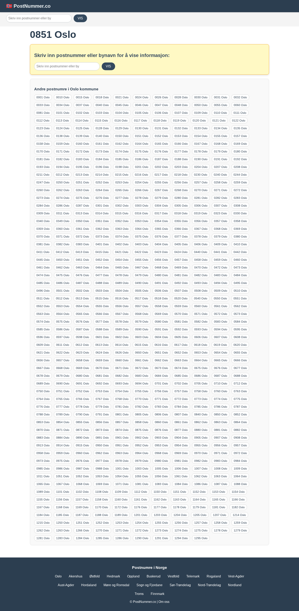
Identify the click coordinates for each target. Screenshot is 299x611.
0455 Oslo (141, 259)
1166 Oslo (238, 499)
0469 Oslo (181, 267)
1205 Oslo (199, 515)
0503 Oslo (102, 290)
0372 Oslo (82, 236)
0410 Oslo (240, 244)
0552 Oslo (43, 306)
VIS (80, 18)
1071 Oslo (122, 484)
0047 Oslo (161, 105)
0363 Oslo (122, 228)
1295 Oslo (200, 538)
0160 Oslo (82, 143)
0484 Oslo (240, 275)
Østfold (94, 576)
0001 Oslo (43, 97)
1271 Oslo (122, 530)
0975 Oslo (62, 460)
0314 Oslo (102, 213)
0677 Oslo (240, 368)
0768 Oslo (122, 399)
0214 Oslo (102, 174)
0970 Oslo (200, 453)
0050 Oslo (200, 105)
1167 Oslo (42, 507)
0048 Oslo (181, 105)
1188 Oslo (101, 515)
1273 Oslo (161, 530)
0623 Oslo (82, 352)
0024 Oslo (141, 97)
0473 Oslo (240, 267)
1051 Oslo (62, 476)
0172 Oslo (82, 151)
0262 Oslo (62, 190)
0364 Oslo (141, 228)
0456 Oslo (161, 259)
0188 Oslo (181, 159)
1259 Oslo (240, 522)
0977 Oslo (102, 460)
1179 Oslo (199, 507)
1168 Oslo (62, 507)
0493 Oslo (200, 283)
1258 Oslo (220, 522)
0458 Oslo (200, 259)
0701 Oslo (161, 383)
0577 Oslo (102, 321)
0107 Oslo (181, 112)
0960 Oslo (82, 453)
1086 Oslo (200, 484)
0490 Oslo (141, 283)
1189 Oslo (121, 515)
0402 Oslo (122, 244)
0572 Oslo (220, 313)
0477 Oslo (102, 275)
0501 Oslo (62, 290)
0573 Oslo (240, 313)
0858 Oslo (141, 422)
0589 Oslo (122, 329)
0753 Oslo (102, 391)
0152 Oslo (161, 136)
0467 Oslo (141, 267)
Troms (139, 594)
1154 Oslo (238, 491)
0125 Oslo (82, 128)
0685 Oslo (181, 375)
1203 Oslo (160, 515)
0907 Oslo (220, 437)
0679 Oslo (62, 375)
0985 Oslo (43, 468)
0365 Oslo (161, 228)
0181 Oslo (43, 159)
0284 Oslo (43, 205)
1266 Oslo (82, 530)
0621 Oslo (43, 352)
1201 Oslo (140, 515)
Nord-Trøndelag (209, 585)
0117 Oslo (140, 120)
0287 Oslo (82, 205)
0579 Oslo (141, 321)
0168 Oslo (220, 143)
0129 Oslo (122, 128)
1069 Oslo (102, 484)
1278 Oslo (220, 530)
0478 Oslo (122, 275)
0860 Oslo (161, 422)
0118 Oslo (160, 120)
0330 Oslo (240, 213)
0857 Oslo (122, 422)
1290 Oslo (141, 538)
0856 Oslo (102, 422)
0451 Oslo (82, 259)
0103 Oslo (102, 112)
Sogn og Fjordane (149, 585)
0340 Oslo (43, 221)
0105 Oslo (141, 112)
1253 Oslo (122, 522)
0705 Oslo (200, 383)
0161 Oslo (102, 143)
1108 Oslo (101, 491)
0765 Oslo (62, 399)
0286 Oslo (62, 205)
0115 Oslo (101, 120)
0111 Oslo (240, 112)
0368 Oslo (220, 228)
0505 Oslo (141, 290)
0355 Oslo (181, 221)
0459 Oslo (220, 259)
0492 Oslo (181, 283)
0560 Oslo (200, 306)
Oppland (133, 576)
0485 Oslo (43, 283)
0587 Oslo (82, 329)
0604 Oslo (161, 337)
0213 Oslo (82, 174)
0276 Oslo (102, 197)
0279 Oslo (161, 197)
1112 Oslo (140, 491)
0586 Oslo (62, 329)
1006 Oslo (181, 468)
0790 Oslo (82, 414)
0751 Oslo (62, 391)
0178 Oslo (200, 151)
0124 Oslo (62, 128)
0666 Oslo (240, 360)
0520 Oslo (181, 298)
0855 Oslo (82, 422)
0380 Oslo (240, 236)
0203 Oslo (181, 167)
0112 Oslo (42, 120)
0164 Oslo (141, 143)
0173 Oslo (102, 151)
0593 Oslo (200, 329)
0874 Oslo (122, 429)
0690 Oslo (62, 383)
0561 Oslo (220, 306)
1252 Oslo (102, 522)
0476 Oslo (82, 275)
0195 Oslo (82, 167)
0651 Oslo (161, 352)
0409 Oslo (220, 244)
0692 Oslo (102, 383)
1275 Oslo (200, 530)
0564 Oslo (62, 313)
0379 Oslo (220, 236)
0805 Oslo (141, 414)
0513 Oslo (82, 298)
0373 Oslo (102, 236)
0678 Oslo (43, 375)
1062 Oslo (200, 476)
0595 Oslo (240, 329)
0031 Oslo (220, 97)
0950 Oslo (102, 445)
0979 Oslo (141, 460)
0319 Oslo (200, 213)
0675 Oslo (200, 368)
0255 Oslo (161, 182)
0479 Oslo (141, 275)
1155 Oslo (42, 499)
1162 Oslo (160, 499)
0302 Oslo (122, 205)
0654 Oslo (220, 352)
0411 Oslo (42, 252)
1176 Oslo (140, 507)
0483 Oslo (220, 275)
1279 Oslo (240, 530)
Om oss (163, 601)
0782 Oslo (141, 406)
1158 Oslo (101, 499)
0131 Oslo (161, 128)
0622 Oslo (62, 352)
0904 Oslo (181, 437)
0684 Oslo (161, 375)
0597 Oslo (62, 337)
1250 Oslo (62, 522)
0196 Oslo (102, 167)
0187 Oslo (161, 159)
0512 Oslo (62, 298)
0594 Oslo (220, 329)
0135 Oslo (240, 128)
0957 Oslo (240, 445)
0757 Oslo (181, 391)
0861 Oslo (181, 422)
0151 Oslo (141, 136)
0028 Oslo (181, 97)
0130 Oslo (141, 128)
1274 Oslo (181, 530)
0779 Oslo (102, 406)
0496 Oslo (43, 290)
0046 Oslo (141, 105)
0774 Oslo (220, 399)
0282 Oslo (220, 197)
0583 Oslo (220, 321)
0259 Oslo (240, 182)
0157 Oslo (240, 136)
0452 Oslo (102, 259)
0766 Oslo (82, 399)
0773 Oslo (200, 399)
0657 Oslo (62, 360)
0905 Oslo (200, 437)
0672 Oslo (141, 368)
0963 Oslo (122, 453)
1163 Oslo (179, 499)
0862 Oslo (200, 422)
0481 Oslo (181, 275)
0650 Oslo (141, 352)
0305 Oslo (181, 205)
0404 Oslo (161, 244)
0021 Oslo (122, 97)
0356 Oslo (200, 221)
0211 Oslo (42, 174)
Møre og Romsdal (116, 585)
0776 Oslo (43, 406)
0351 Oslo (102, 221)
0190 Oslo (200, 159)
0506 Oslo (161, 290)
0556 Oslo (122, 306)
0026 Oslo (161, 97)
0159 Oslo (62, 143)
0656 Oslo (43, 360)
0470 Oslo (200, 267)
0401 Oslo (102, 244)
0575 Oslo (62, 321)
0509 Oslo (220, 290)
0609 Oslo (43, 344)
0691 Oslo (82, 383)
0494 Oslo (220, 283)
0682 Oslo (122, 375)
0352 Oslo (122, 221)
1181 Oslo (218, 507)
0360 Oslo (62, 228)
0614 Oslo (121, 344)
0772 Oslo (181, 399)
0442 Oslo (240, 252)
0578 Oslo (122, 321)
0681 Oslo (102, 375)
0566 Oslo (102, 313)
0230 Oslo (200, 174)
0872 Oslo (82, 429)
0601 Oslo (102, 337)
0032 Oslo (240, 97)
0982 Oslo (200, 460)
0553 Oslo (62, 306)
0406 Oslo (200, 244)
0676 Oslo (220, 368)
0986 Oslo (62, 468)
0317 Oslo (161, 213)
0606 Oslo (200, 337)
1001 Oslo (122, 468)
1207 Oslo (219, 515)
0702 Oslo (181, 383)
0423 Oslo (161, 252)
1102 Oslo (82, 491)
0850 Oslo (220, 414)
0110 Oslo (220, 112)
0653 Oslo (200, 352)
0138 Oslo (62, 136)
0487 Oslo (82, 283)
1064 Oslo (240, 476)
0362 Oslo (102, 228)
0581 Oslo (181, 321)
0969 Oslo (181, 453)
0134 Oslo (220, 128)
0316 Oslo (141, 213)
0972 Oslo (240, 453)
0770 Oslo (141, 399)
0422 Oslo (141, 252)
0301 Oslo (102, 205)
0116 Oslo (121, 120)
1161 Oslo (140, 499)
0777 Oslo (62, 406)
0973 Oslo (43, 460)
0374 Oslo (122, 236)
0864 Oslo (240, 422)
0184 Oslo (102, 159)
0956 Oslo (220, 445)
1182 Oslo (238, 507)
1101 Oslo (62, 491)
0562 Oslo (240, 306)
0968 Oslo (161, 453)
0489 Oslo (122, 283)
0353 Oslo (141, 221)
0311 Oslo (62, 213)
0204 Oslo (200, 167)
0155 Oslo (220, 136)
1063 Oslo (220, 476)
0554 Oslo (82, 306)
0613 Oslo (102, 344)
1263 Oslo (62, 530)
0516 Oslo (121, 298)
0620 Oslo (240, 344)
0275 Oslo (82, 197)
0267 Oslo (161, 190)
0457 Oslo (181, 259)
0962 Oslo (102, 453)
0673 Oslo (161, 368)
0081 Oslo (43, 112)
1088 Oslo (240, 484)
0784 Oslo (181, 406)
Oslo (58, 576)
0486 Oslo (62, 283)
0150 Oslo (122, 136)
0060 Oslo (240, 105)
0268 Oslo (181, 190)
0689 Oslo (43, 383)
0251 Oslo (82, 182)
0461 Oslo (43, 267)
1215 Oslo (43, 522)
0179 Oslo (220, 151)
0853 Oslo (43, 422)
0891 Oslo (102, 437)
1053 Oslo (102, 476)
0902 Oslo (141, 437)
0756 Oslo (161, 391)
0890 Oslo (82, 437)
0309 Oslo (43, 213)
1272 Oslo (141, 530)
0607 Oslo (220, 337)
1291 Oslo (161, 538)
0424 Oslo (181, 252)
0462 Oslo (62, 267)
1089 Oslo (43, 491)
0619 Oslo (220, 344)
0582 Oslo (200, 321)
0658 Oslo (82, 360)
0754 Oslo (122, 391)
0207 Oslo (220, 167)
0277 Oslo (122, 197)
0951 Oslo (122, 445)
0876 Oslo (161, 429)
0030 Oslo (200, 97)
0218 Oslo (181, 174)
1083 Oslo (161, 484)
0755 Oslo (141, 391)
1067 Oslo (62, 484)
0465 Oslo (122, 267)
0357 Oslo (220, 221)
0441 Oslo (220, 252)
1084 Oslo (181, 484)
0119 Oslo (179, 120)
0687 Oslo (220, 375)
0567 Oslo (122, 313)
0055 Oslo (220, 105)
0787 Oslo (240, 406)
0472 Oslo (220, 267)
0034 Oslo (62, 105)
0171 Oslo (62, 151)
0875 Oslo (141, 429)
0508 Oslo (200, 290)
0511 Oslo (42, 298)
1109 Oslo (121, 491)
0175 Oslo (141, 151)
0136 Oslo (43, 136)
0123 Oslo (43, 128)
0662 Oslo (161, 360)
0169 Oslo (240, 143)
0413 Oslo (82, 252)
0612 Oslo (82, 344)
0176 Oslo (161, 151)
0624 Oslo (102, 352)
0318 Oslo (181, 213)
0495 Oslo (240, 283)
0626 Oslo (122, 352)
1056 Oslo (161, 476)
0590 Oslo (141, 329)
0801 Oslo (122, 414)
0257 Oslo (200, 182)
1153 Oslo (218, 491)
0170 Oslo (43, 151)
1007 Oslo (200, 468)
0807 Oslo (181, 414)
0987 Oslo (82, 468)
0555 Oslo (102, 306)
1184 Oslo (42, 515)
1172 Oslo (121, 507)
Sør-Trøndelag (180, 585)
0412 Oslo (62, 252)
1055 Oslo (141, 476)
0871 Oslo (62, 429)
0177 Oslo (181, 151)
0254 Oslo (141, 182)
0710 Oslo (220, 383)
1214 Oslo (239, 515)
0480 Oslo (161, 275)
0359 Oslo (43, 228)
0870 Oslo (43, 429)
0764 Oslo (43, 399)
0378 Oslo (200, 236)
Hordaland (88, 585)
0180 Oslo (240, 151)
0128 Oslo (102, 128)
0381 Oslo (43, 244)
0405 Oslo (181, 244)
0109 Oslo (200, 112)
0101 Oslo (62, 112)
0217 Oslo (161, 174)
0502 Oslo (82, 290)
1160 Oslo (121, 499)
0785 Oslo (200, 406)
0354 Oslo (161, 221)
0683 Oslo (141, 375)
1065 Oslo (43, 484)
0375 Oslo (141, 236)
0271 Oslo (220, 190)
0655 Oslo (240, 352)
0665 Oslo (220, 360)
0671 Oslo (122, 368)
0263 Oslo (82, 190)
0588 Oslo (102, 329)
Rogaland (214, 576)
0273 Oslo (43, 197)
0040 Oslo (102, 105)
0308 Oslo (240, 205)
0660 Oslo (122, 360)
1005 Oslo (161, 468)
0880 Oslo (200, 429)
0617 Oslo (181, 344)
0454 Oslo (122, 259)
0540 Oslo (200, 298)
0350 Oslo (82, 221)
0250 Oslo (62, 182)
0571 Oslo (200, 313)
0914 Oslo (62, 445)
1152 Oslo (199, 491)
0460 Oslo (240, 259)
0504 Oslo (122, 290)
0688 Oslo (240, 375)
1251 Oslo (82, 522)
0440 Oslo (200, 252)
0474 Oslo (43, 275)
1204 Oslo (180, 515)
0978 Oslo (122, 460)
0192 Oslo (240, 159)
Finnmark (157, 594)
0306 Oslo (200, 205)
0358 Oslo (240, 221)
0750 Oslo (43, 391)
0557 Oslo (141, 306)
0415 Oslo (102, 252)
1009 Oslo (240, 468)
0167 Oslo (200, 143)
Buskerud (153, 576)
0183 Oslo (82, 159)
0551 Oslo (240, 298)
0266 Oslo (141, 190)
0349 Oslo (62, 221)
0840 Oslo (200, 414)
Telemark (193, 576)
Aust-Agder (66, 585)
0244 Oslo (240, 174)
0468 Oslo (161, 267)
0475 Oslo (62, 275)
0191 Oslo (220, 159)
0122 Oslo (238, 120)
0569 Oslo (161, 313)
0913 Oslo (43, 445)
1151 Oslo (179, 491)
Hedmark (113, 576)
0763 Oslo (240, 391)
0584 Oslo (240, 321)
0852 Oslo (240, 414)
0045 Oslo (122, 105)
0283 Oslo (240, 197)
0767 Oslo (102, 399)
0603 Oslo (141, 337)
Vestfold (173, 576)
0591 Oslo (161, 329)
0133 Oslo (200, 128)
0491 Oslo (161, 283)
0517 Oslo (141, 298)
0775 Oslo (240, 399)
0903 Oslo (161, 437)
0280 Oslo (181, 197)
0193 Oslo (43, 167)
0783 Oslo (161, 406)
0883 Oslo (43, 437)
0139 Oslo (82, 136)
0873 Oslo (102, 429)
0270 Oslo (200, 190)
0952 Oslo (141, 445)
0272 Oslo (240, 190)
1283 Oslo (62, 538)
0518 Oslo (161, 298)
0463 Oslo (82, 267)
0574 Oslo (43, 321)
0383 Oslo (82, 244)
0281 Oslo (200, 197)
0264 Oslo (102, 190)
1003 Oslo (141, 468)
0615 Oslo (141, 344)
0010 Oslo (62, 97)
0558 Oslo (161, 306)
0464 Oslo (102, 267)
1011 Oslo (42, 476)
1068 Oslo (82, 484)
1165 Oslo (218, 499)
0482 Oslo (200, 275)
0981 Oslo (181, 460)
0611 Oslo (62, 344)
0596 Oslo (43, 337)
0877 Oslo (181, 429)
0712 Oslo (240, 383)
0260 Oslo (43, 190)
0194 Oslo (62, 167)
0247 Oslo (43, 182)
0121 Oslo (219, 120)
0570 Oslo (181, 313)
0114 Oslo (81, 120)
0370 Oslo (43, 236)
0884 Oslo (62, 437)
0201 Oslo (141, 167)
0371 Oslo (62, 236)
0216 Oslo (141, 174)
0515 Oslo (102, 298)
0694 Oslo (141, 383)
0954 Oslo (181, 445)
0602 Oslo (122, 337)
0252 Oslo (102, 182)
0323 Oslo (220, 213)
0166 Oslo (181, 143)
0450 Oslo (62, 259)
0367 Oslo (200, 228)
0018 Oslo (102, 97)
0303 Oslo (141, 205)
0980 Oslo (161, 460)
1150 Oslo (160, 491)
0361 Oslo (82, 228)
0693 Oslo (122, 383)
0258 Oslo (220, 182)
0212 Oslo (62, 174)
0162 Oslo (122, 143)
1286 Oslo (122, 538)
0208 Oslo (240, 167)
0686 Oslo (200, 375)
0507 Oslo (181, 290)
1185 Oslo (62, 515)
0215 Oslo (121, 174)
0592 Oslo (181, 329)
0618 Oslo (200, 344)
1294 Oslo (181, 538)
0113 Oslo (62, 120)
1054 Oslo (121, 476)
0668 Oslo (62, 368)
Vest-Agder (236, 576)
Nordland (234, 585)
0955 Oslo (200, 445)
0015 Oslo (82, 97)
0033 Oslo (43, 105)
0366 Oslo (181, 228)
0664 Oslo (200, 360)
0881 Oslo (220, 429)
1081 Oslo (141, 484)
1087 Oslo (220, 484)
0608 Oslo (240, 337)
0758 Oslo (200, 391)
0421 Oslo (121, 252)
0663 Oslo (181, 360)
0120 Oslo (199, 120)
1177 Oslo (160, 507)
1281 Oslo (43, 538)
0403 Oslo (141, 244)
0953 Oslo (161, 445)
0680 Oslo (82, 375)
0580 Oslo (161, 321)
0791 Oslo (102, 414)
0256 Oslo (181, 182)
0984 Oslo (240, 460)
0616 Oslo (161, 344)
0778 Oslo (82, 406)
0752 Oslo (82, 391)
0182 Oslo (62, 159)
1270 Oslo (102, 530)
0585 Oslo (43, 329)
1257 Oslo (200, 522)
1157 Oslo (81, 499)
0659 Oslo (102, 360)
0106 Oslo (161, 112)
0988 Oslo (102, 468)
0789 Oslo (62, 414)
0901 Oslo (122, 437)
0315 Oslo (121, 213)
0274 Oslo (62, 197)
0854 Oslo (62, 422)
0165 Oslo (161, 143)
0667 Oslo (43, 368)
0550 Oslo (220, 298)
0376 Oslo (161, 236)
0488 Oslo (102, 283)
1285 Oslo (102, 538)
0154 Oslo (200, 136)
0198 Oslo (122, 167)
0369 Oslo (240, 228)
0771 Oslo (161, 399)
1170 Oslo (101, 507)
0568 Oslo (141, 313)
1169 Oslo (81, 507)
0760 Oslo (220, 391)
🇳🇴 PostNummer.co (28, 6)
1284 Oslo (82, 538)
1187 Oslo (81, 515)
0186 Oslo (141, 159)
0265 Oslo (122, 190)
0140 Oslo (102, 136)
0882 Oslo (240, 429)
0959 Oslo (62, 453)
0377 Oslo (181, 236)
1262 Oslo (43, 530)
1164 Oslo (199, 499)
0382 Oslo (62, 244)
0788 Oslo (43, 414)
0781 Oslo (122, 406)
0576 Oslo (82, 321)
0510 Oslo (240, 290)
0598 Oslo (82, 337)
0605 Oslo (181, 337)
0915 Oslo (82, 445)
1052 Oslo (82, 476)
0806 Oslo (161, 414)
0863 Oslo (220, 422)
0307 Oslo (220, 205)
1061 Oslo (181, 476)
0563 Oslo (43, 313)
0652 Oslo (181, 352)
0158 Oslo (43, 143)
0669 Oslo (82, 368)
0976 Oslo (82, 460)
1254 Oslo (141, 522)
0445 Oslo (43, 259)
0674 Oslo (181, 368)
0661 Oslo (141, 360)
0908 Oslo (240, 437)
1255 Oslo (161, 522)
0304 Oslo (161, 205)
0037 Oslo (82, 105)
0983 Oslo (220, 460)
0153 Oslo (181, 136)
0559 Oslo (181, 306)
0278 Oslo (141, 197)
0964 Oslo (141, 453)
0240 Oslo (220, 174)
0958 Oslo (43, 453)
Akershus (75, 576)
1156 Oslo (62, 499)
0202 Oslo (161, 167)
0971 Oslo (220, 453)
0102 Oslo (82, 112)
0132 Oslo (181, 128)
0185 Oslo (122, 159)
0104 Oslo (122, 112)
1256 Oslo (181, 522)
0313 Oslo (82, 213)
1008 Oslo (220, 468)
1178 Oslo (179, 507)
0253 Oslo (122, 182)
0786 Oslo (220, 406)
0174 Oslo (122, 151)
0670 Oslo (102, 368)
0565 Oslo (82, 313)
